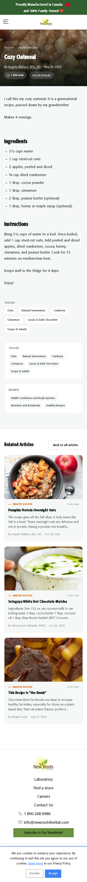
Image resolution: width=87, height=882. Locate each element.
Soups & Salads (17, 329)
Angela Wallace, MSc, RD (24, 67)
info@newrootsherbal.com (46, 823)
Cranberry (59, 310)
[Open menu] (5, 22)
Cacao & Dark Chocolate (42, 320)
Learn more (35, 863)
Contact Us (43, 805)
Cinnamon (13, 320)
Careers (43, 797)
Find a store (43, 788)
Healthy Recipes (28, 47)
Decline (35, 873)
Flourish (9, 47)
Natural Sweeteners (34, 310)
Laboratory (43, 780)
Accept (53, 873)
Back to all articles (65, 445)
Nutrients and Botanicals (25, 405)
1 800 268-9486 (37, 814)
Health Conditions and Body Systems (33, 398)
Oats (10, 310)
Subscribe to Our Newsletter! (43, 832)
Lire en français (41, 75)
